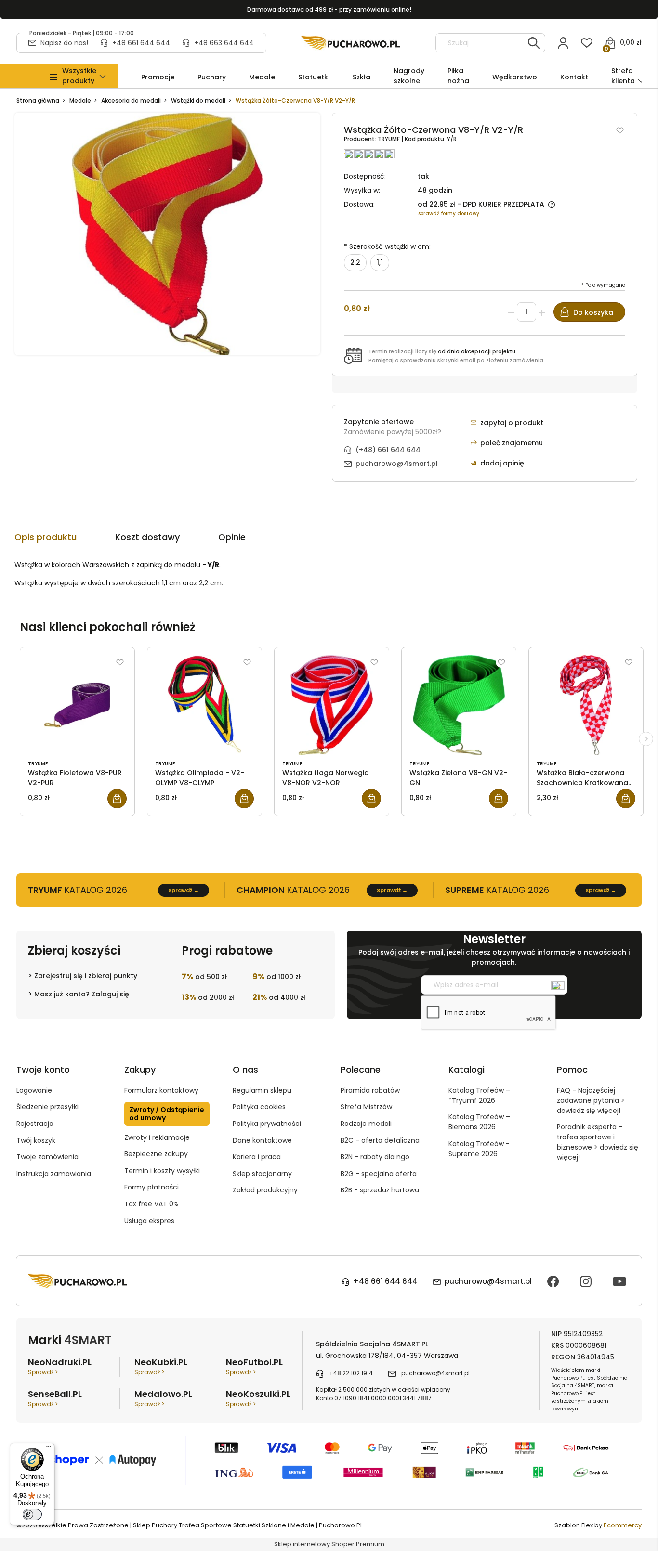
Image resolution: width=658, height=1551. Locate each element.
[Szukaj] (534, 43)
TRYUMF (389, 139)
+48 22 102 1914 (351, 1373)
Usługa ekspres (149, 1221)
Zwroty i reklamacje (157, 1137)
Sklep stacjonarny (262, 1173)
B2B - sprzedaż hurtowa (380, 1190)
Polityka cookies (259, 1107)
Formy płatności (151, 1187)
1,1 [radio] (380, 262)
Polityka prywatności (267, 1123)
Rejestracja (34, 1123)
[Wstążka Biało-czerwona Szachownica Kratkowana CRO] (586, 705)
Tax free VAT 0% (151, 1204)
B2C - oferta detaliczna (380, 1140)
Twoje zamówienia (47, 1157)
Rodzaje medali (366, 1123)
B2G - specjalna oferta (379, 1173)
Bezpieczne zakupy (156, 1154)
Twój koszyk (35, 1140)
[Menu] (48, 1448)
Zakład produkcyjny (265, 1190)
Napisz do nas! (64, 43)
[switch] (32, 1514)
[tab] (64, 539)
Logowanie (34, 1090)
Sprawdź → (183, 890)
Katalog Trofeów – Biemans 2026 (479, 1122)
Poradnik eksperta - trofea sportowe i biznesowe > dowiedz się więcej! (597, 1142)
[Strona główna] (350, 43)
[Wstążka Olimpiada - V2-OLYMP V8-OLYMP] (204, 705)
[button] (79, 76)
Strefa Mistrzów (366, 1107)
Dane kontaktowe (262, 1140)
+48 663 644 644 (224, 43)
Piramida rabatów (370, 1090)
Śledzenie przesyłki (47, 1107)
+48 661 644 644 (141, 43)
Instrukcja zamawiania (53, 1173)
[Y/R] (167, 233)
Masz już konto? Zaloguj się (81, 994)
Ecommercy (623, 1525)
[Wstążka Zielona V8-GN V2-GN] (458, 705)
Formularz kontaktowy (161, 1090)
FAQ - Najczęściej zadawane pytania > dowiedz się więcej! (591, 1100)
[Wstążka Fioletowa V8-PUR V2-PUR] (77, 705)
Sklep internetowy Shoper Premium (329, 1544)
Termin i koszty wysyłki (162, 1171)
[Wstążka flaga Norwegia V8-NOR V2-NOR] (331, 705)
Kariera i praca (257, 1157)
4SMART (88, 1340)
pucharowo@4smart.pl (396, 463)
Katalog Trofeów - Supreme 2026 (479, 1149)
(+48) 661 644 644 (388, 449)
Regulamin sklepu (262, 1090)
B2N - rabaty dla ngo (375, 1157)
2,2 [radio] (355, 262)
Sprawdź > (43, 1372)
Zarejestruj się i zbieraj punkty (85, 976)
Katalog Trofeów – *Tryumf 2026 (479, 1095)
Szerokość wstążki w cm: (387, 246)
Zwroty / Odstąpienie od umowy (166, 1114)
